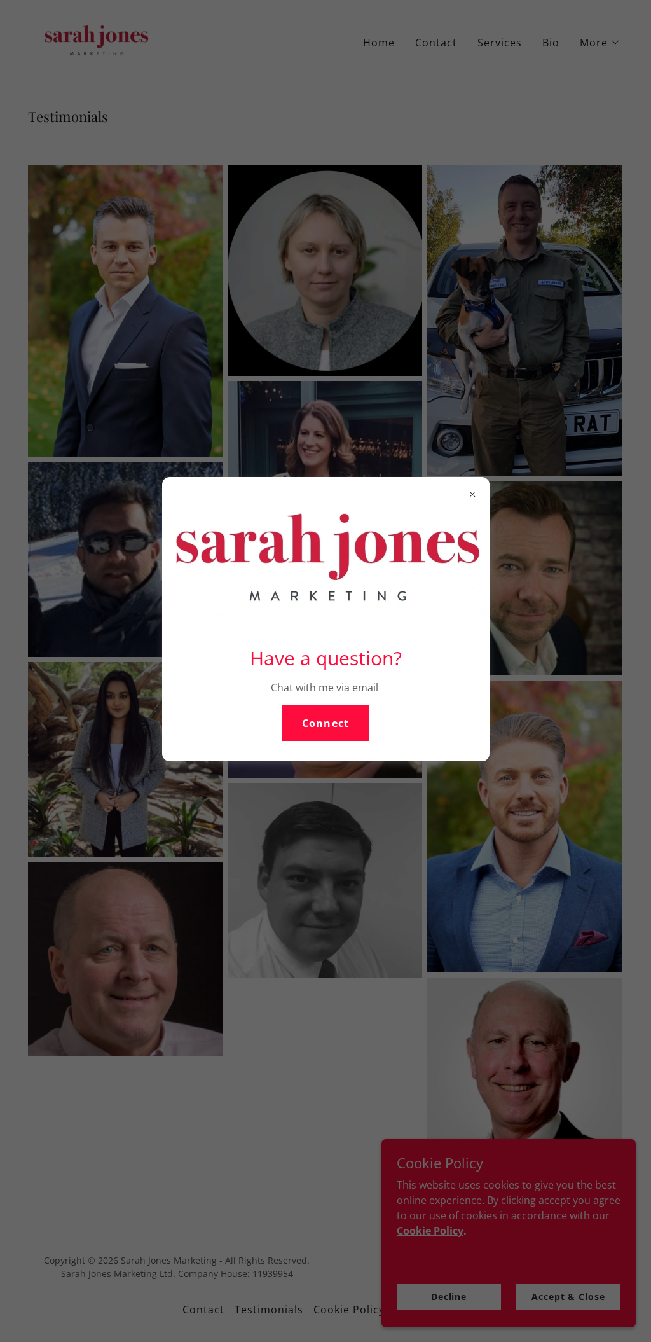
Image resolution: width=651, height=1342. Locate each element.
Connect (325, 723)
